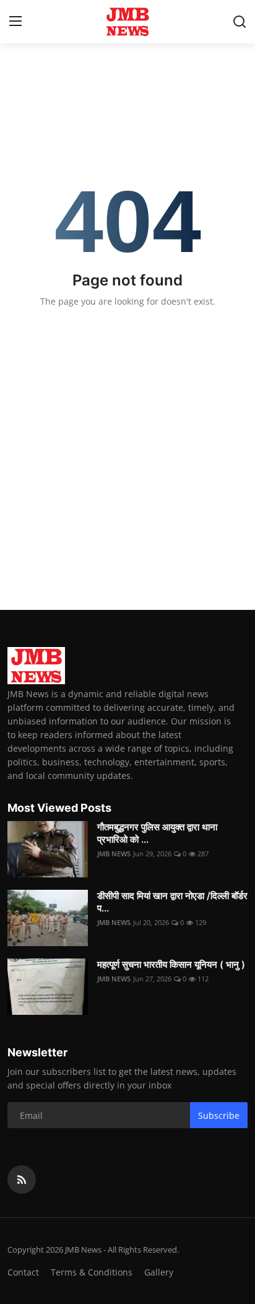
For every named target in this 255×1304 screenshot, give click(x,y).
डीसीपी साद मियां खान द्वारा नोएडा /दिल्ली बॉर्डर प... (172, 902)
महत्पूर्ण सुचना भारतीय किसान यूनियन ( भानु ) (171, 964)
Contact (23, 1272)
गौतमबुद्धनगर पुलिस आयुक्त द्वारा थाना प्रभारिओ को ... (157, 833)
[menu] (15, 21)
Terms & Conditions (91, 1272)
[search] (239, 21)
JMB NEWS (114, 853)
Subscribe (219, 1115)
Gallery (158, 1272)
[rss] (21, 1179)
